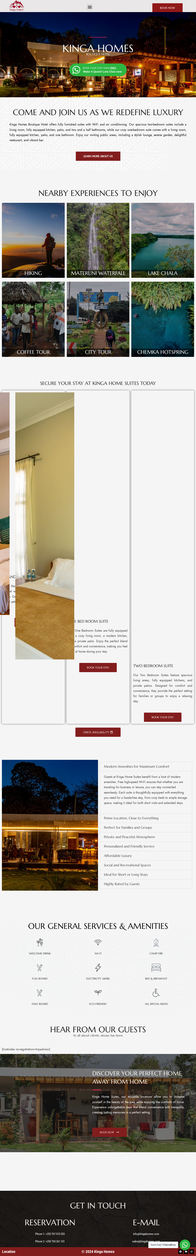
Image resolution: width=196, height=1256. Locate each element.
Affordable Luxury (118, 855)
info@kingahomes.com (146, 1234)
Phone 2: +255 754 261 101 (50, 1241)
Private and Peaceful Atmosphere (129, 837)
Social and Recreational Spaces (127, 865)
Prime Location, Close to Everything (131, 818)
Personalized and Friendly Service (129, 846)
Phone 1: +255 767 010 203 (50, 1234)
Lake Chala (162, 273)
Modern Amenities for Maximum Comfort (136, 766)
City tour (98, 352)
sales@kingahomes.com (146, 1241)
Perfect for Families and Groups (128, 827)
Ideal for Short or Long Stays (126, 874)
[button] (90, 7)
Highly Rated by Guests (122, 884)
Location (8, 1251)
